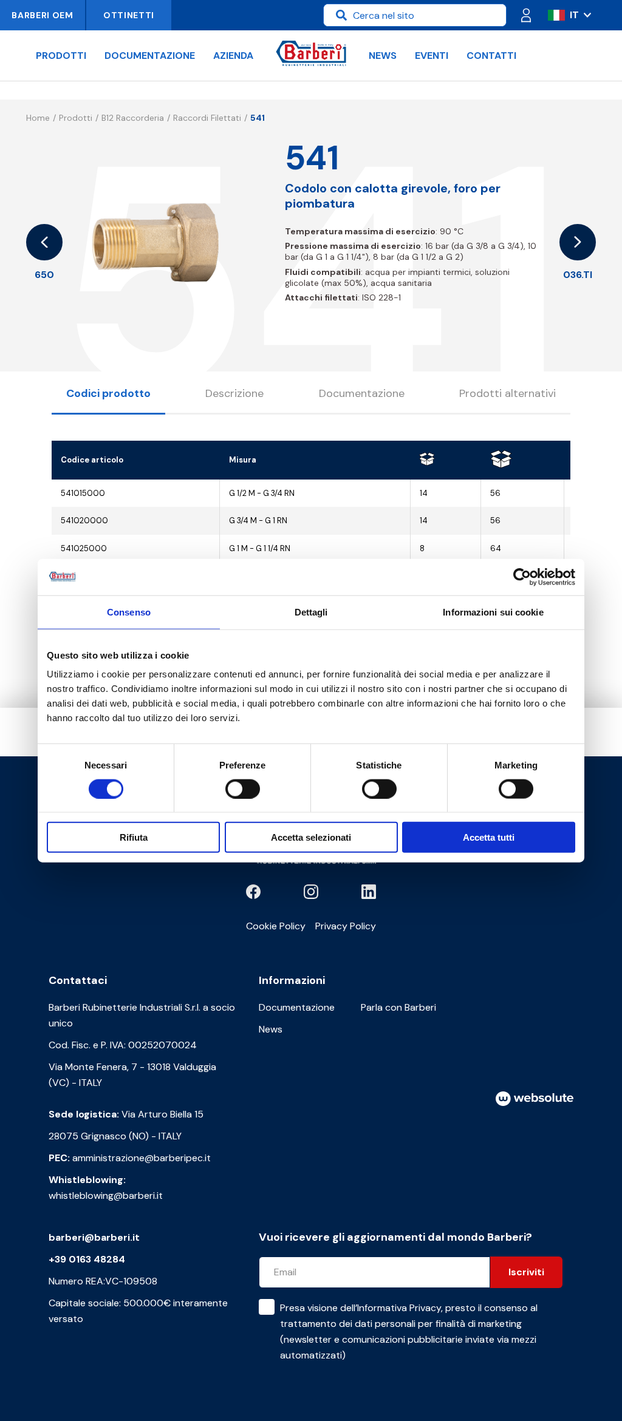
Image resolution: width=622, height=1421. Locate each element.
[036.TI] (577, 242)
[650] (44, 242)
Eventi (431, 55)
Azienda (233, 55)
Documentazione (149, 55)
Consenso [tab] (129, 611)
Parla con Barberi (398, 1007)
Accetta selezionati (311, 837)
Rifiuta (134, 837)
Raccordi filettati (207, 117)
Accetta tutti (488, 837)
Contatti (491, 55)
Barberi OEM (42, 15)
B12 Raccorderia (132, 117)
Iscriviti (526, 1272)
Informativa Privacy (399, 1307)
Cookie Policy (276, 926)
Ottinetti (128, 15)
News (383, 55)
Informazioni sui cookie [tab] (493, 611)
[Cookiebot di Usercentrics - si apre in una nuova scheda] (522, 577)
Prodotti (61, 55)
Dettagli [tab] (311, 611)
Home (38, 117)
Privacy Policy (345, 926)
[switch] (242, 788)
